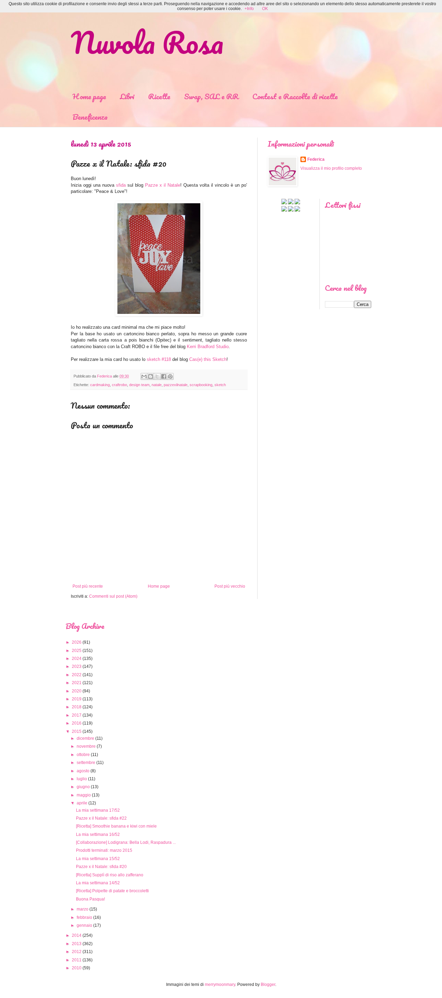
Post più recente (88, 586)
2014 (76, 935)
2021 (76, 682)
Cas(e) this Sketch (208, 359)
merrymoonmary (220, 984)
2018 (76, 707)
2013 (76, 943)
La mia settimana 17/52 (98, 810)
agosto (83, 770)
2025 (76, 650)
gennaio (84, 925)
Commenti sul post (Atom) (113, 596)
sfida (121, 185)
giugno (83, 786)
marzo (82, 909)
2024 (76, 658)
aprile (82, 803)
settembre (86, 762)
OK (265, 8)
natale (157, 385)
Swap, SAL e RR (211, 96)
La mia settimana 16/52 (98, 834)
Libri (127, 96)
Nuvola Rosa (147, 42)
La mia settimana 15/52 (98, 858)
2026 (76, 642)
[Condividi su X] (157, 376)
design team (139, 385)
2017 (76, 715)
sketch (220, 385)
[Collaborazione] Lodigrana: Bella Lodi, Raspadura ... (126, 842)
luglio (82, 778)
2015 (76, 731)
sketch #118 (159, 359)
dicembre (85, 738)
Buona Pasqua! (90, 899)
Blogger (268, 984)
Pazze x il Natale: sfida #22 (101, 818)
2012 (76, 951)
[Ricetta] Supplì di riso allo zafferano (109, 875)
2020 (76, 691)
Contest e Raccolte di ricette (295, 96)
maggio (84, 795)
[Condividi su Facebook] (163, 376)
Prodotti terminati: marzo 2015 (104, 850)
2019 (76, 699)
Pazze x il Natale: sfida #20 (101, 866)
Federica (316, 159)
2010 (76, 968)
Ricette (159, 96)
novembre (86, 746)
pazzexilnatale (176, 385)
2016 (76, 723)
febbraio (84, 917)
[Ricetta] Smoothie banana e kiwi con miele (116, 826)
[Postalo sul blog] (150, 376)
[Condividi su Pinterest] (170, 376)
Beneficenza (90, 117)
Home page (89, 96)
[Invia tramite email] (144, 376)
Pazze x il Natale (162, 185)
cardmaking (100, 385)
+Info (249, 8)
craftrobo (119, 385)
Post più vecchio (229, 586)
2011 (76, 960)
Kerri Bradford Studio (208, 346)
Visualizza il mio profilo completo (331, 168)
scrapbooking (201, 385)
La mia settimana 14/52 (98, 882)
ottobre (83, 754)
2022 (76, 674)
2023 (76, 666)
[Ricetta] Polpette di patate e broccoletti (112, 890)
